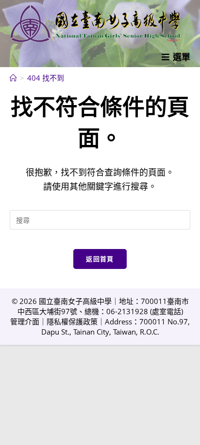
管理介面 (24, 321)
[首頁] (13, 78)
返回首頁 (100, 258)
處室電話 (166, 311)
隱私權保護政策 (72, 321)
